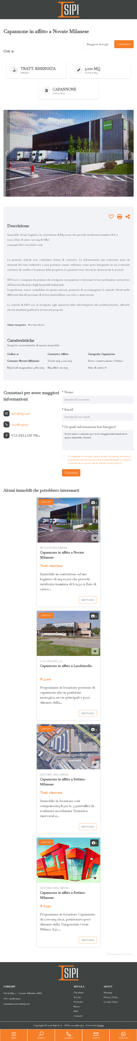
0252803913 (14, 998)
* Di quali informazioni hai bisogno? (89, 427)
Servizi (77, 997)
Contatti (78, 1015)
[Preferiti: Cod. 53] (95, 764)
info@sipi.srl (20, 413)
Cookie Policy (111, 1001)
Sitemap (108, 992)
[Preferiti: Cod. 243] (95, 878)
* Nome (67, 392)
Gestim (100, 1025)
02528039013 (19, 424)
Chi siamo (79, 992)
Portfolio (78, 1001)
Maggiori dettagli (97, 44)
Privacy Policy (111, 997)
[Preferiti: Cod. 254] (95, 651)
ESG (76, 1011)
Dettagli (88, 599)
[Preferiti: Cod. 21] (111, 216)
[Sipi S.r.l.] (68, 9)
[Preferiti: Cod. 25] (95, 537)
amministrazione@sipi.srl (17, 1003)
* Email (67, 409)
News (77, 1006)
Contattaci (124, 44)
